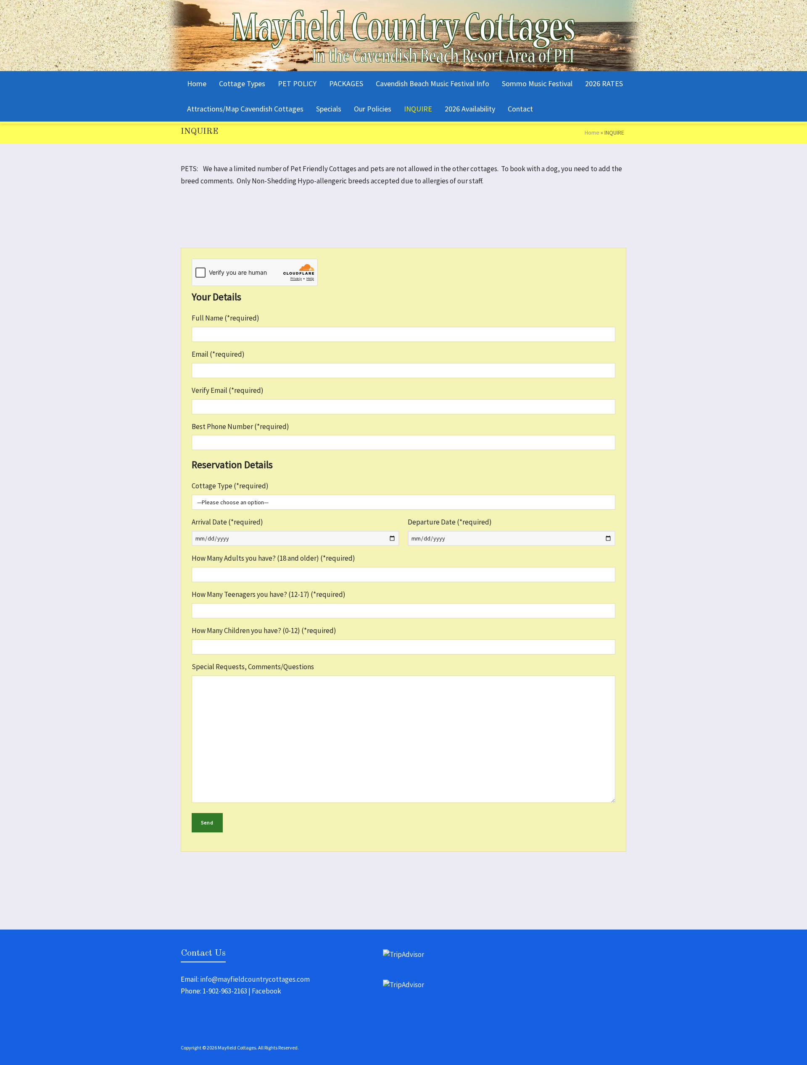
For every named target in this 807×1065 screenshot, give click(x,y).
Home (592, 132)
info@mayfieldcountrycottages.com (255, 979)
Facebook (266, 991)
